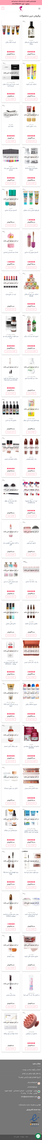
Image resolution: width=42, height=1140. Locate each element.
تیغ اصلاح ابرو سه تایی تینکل (31, 420)
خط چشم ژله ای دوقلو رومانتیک (11, 502)
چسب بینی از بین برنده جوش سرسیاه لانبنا (11, 85)
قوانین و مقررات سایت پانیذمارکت (30, 1105)
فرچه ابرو (10, 126)
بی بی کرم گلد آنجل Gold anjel (11, 705)
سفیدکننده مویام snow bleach (31, 169)
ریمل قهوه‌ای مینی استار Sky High (10, 873)
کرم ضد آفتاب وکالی (11, 42)
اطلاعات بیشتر (10, 99)
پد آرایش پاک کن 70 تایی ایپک (31, 995)
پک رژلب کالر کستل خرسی (31, 662)
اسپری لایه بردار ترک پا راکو (31, 336)
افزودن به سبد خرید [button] (31, 57)
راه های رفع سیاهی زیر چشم (31, 1073)
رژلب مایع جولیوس (31, 459)
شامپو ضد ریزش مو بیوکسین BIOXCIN (31, 747)
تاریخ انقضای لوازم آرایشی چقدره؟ (29, 1077)
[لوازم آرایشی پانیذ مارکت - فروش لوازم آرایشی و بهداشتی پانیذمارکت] (21, 8)
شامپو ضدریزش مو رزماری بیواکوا (31, 43)
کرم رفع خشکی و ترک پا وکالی (31, 210)
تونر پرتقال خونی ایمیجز (10, 746)
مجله (26, 1137)
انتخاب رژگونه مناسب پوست (31, 1070)
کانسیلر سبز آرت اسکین (11, 210)
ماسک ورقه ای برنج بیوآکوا (11, 1034)
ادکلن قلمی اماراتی (11, 624)
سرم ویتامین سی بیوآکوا (10, 830)
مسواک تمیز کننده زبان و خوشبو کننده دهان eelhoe (31, 831)
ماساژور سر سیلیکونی (31, 1034)
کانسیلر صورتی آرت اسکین (31, 252)
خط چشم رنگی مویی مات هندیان (11, 169)
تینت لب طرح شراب (10, 294)
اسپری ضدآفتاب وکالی (31, 704)
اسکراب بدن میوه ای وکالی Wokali (31, 295)
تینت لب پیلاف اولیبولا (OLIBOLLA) (31, 502)
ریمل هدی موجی (10, 995)
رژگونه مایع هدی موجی (11, 459)
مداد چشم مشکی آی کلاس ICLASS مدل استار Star (11, 379)
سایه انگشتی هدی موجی (31, 788)
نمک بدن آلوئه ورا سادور (31, 378)
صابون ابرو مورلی (31, 543)
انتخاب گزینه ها (10, 57)
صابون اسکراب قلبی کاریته (31, 956)
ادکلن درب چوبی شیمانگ (10, 788)
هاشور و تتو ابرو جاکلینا (31, 624)
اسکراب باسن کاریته (31, 84)
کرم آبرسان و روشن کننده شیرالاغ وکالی (31, 915)
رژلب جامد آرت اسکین (31, 582)
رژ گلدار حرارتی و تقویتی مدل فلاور (11, 544)
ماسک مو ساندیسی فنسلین (10, 252)
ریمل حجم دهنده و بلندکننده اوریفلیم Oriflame (10, 915)
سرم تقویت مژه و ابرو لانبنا (31, 872)
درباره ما (22, 1137)
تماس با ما (16, 1137)
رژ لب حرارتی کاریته (31, 126)
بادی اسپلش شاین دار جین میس (11, 582)
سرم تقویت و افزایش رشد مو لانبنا (10, 337)
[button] (39, 8)
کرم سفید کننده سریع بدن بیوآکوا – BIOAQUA (11, 663)
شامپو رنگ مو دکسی (10, 420)
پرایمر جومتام (10, 956)
